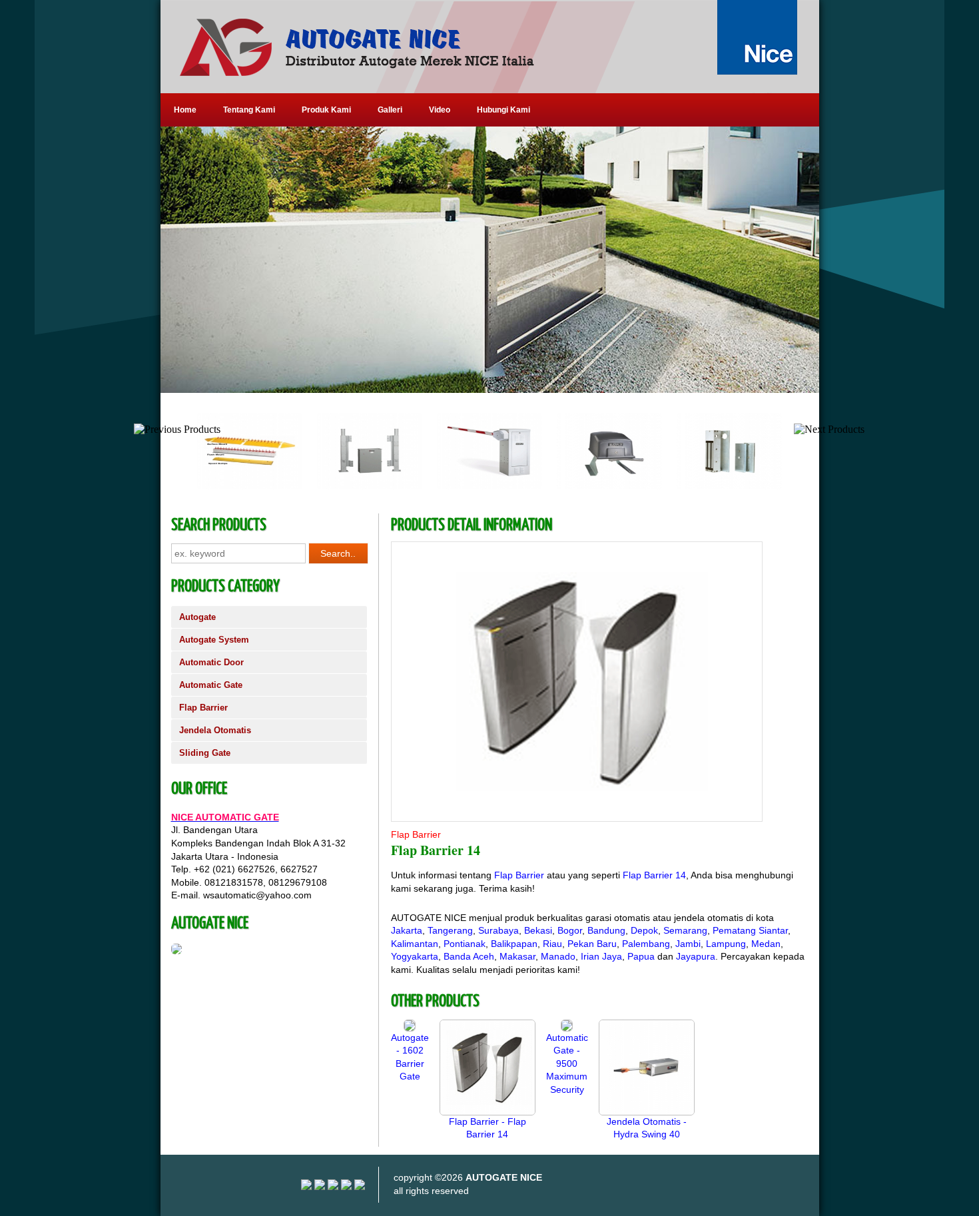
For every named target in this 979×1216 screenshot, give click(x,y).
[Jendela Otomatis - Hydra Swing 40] (647, 1112)
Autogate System (214, 640)
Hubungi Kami (503, 110)
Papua (641, 956)
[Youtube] (319, 1186)
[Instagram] (306, 1186)
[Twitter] (346, 1186)
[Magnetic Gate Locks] (712, 486)
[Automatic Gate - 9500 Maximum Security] (567, 1028)
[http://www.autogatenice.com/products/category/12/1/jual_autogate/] (490, 260)
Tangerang (450, 930)
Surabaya (498, 930)
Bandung (606, 930)
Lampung (726, 943)
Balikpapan (514, 943)
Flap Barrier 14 (654, 875)
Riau (552, 943)
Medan (766, 943)
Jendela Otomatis (215, 730)
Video (439, 110)
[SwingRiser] (353, 486)
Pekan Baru (592, 943)
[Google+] (333, 1186)
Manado (558, 956)
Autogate (197, 617)
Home (185, 110)
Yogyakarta (414, 956)
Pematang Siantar (750, 930)
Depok (644, 930)
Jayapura (695, 956)
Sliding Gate (204, 753)
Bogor (569, 930)
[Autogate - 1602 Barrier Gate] (410, 1028)
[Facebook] (359, 1186)
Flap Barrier (203, 708)
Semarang (685, 930)
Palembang (646, 943)
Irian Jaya (601, 956)
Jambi (688, 943)
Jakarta (406, 930)
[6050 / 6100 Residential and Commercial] (592, 486)
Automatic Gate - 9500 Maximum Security (567, 1063)
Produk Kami (326, 110)
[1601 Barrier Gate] (473, 486)
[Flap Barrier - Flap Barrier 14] (487, 1112)
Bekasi (538, 930)
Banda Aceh (469, 956)
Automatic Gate (210, 685)
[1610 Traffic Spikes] (233, 486)
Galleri (390, 110)
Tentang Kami (249, 110)
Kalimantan (414, 943)
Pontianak (465, 943)
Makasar (517, 956)
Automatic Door (211, 662)
